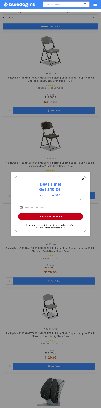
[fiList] (95, 5)
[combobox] (66, 4)
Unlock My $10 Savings (50, 216)
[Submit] (85, 4)
